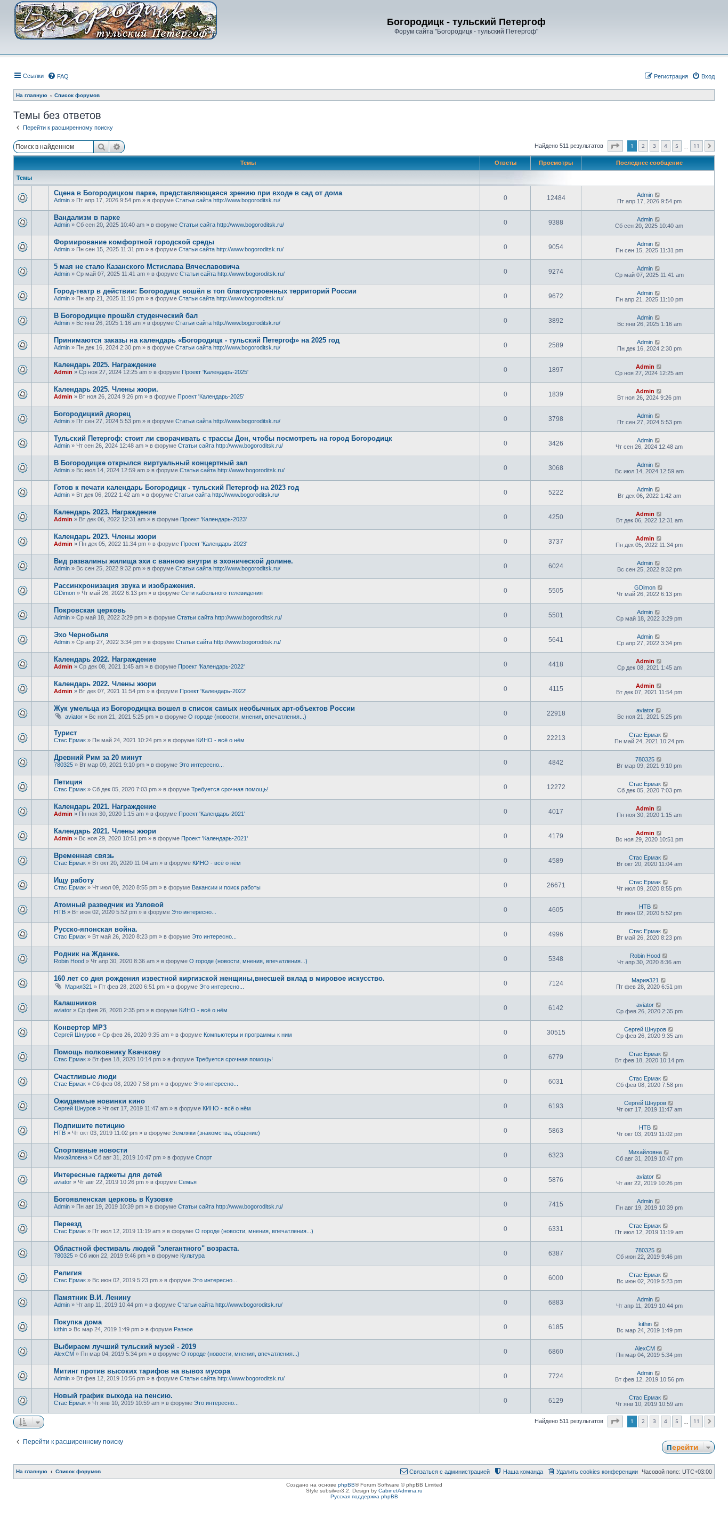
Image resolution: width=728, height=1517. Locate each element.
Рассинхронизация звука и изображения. (125, 586)
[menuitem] (58, 76)
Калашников (75, 1003)
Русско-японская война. (95, 929)
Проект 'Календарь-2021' (212, 814)
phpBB (346, 1485)
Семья (188, 1182)
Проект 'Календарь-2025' (215, 372)
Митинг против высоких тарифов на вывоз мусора (142, 1371)
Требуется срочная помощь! (230, 789)
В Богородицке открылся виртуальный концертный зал (150, 463)
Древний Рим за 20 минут (98, 757)
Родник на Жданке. (87, 954)
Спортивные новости (90, 1150)
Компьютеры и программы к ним (248, 1034)
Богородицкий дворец (92, 414)
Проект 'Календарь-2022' (211, 666)
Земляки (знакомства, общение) (216, 1133)
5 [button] (676, 145)
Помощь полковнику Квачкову (107, 1052)
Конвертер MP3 (80, 1027)
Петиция (68, 782)
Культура (192, 1255)
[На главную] (115, 19)
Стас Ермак (70, 740)
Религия (68, 1273)
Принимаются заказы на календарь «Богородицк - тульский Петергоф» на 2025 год (196, 340)
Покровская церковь (90, 610)
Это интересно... (201, 764)
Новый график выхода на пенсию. (113, 1396)
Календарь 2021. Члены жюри (105, 831)
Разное (183, 1329)
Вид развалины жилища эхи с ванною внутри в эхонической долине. (173, 561)
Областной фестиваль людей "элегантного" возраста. (146, 1248)
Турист (65, 733)
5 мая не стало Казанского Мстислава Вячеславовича (146, 267)
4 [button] (665, 145)
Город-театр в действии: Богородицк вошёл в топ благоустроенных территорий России (205, 291)
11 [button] (696, 145)
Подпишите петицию (89, 1126)
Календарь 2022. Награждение (105, 659)
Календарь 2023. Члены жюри (105, 537)
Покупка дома (78, 1322)
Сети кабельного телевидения (222, 593)
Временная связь (84, 856)
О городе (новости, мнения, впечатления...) (247, 716)
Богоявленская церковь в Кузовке (113, 1199)
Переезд (68, 1224)
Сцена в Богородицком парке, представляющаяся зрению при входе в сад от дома (198, 193)
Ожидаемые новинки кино (99, 1101)
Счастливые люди (85, 1077)
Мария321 (78, 986)
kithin (60, 1329)
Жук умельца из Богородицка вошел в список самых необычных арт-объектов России (204, 708)
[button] (615, 146)
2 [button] (643, 145)
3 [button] (654, 145)
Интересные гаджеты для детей (108, 1175)
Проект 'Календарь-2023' (213, 519)
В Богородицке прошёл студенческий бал (126, 316)
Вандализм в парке (87, 217)
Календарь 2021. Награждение (105, 807)
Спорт (204, 1157)
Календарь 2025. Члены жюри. (106, 389)
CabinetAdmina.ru (400, 1491)
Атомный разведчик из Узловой (109, 905)
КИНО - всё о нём (220, 740)
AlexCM (64, 1354)
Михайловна (70, 1157)
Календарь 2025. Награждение (105, 365)
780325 (63, 764)
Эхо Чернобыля (81, 635)
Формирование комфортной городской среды (134, 242)
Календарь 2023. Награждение (105, 512)
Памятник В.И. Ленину (92, 1297)
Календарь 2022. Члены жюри (105, 684)
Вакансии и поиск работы (226, 887)
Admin (62, 200)
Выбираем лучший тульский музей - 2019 (125, 1347)
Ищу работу (74, 880)
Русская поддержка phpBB (364, 1496)
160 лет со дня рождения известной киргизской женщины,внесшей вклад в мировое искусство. (219, 978)
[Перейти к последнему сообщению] (657, 195)
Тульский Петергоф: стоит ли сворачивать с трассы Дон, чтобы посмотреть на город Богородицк (223, 438)
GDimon (64, 593)
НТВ (60, 912)
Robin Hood (69, 961)
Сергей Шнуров (75, 1034)
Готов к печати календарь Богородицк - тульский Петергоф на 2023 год (176, 487)
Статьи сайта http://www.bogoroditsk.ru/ (227, 200)
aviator (74, 716)
